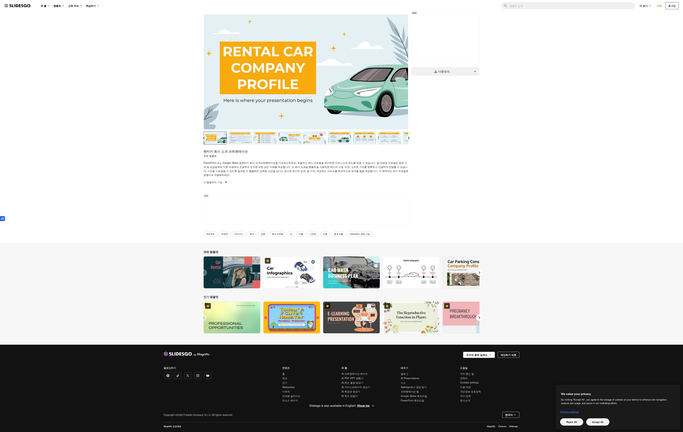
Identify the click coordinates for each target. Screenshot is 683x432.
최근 (284, 378)
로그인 (672, 5)
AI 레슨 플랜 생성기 (352, 382)
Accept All (597, 421)
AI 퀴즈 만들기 (350, 395)
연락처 (464, 378)
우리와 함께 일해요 (477, 355)
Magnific (491, 426)
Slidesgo (513, 426)
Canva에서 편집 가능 (360, 233)
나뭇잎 (313, 233)
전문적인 (210, 233)
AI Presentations (410, 378)
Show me (363, 405)
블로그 (404, 373)
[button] (408, 138)
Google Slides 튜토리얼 (414, 395)
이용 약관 (465, 387)
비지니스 (239, 233)
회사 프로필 (277, 233)
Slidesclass (288, 387)
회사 (252, 233)
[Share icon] (402, 19)
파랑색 (224, 233)
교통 (325, 233)
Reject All (571, 421)
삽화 (263, 233)
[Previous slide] (204, 272)
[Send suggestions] (2, 218)
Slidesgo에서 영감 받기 (414, 387)
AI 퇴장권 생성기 (351, 391)
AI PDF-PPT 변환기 (352, 378)
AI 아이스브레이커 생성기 (356, 387)
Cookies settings (469, 382)
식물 (301, 233)
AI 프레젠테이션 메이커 (355, 373)
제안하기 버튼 (508, 355)
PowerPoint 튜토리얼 (412, 400)
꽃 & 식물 (338, 233)
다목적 (286, 391)
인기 (284, 382)
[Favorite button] (392, 19)
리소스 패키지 (290, 400)
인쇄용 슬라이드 (291, 395)
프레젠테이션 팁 (410, 391)
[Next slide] (403, 72)
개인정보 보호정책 (470, 391)
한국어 (509, 415)
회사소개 (465, 400)
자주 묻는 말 (467, 373)
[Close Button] (373, 406)
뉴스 (403, 382)
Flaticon (502, 426)
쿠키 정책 (465, 395)
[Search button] (505, 5)
